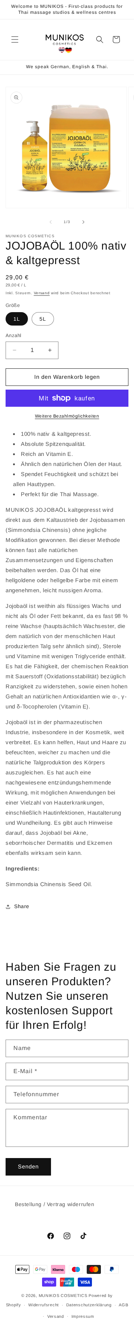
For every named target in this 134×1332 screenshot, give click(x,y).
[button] (15, 39)
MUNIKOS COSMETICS (63, 1295)
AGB (123, 1305)
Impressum (82, 1316)
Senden (28, 1166)
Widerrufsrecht (43, 1305)
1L (16, 319)
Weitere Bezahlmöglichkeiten (67, 416)
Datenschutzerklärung (89, 1305)
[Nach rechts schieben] (83, 222)
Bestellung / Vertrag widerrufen (55, 1204)
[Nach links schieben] (50, 222)
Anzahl (13, 335)
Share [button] (21, 906)
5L (42, 319)
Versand (42, 293)
